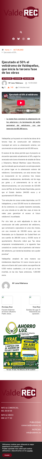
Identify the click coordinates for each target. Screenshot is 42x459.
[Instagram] (23, 39)
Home (7, 50)
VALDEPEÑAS (28, 78)
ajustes (30, 451)
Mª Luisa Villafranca (15, 83)
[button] (21, 32)
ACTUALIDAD (18, 50)
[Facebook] (13, 39)
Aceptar (7, 455)
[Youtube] (28, 39)
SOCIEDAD (17, 78)
